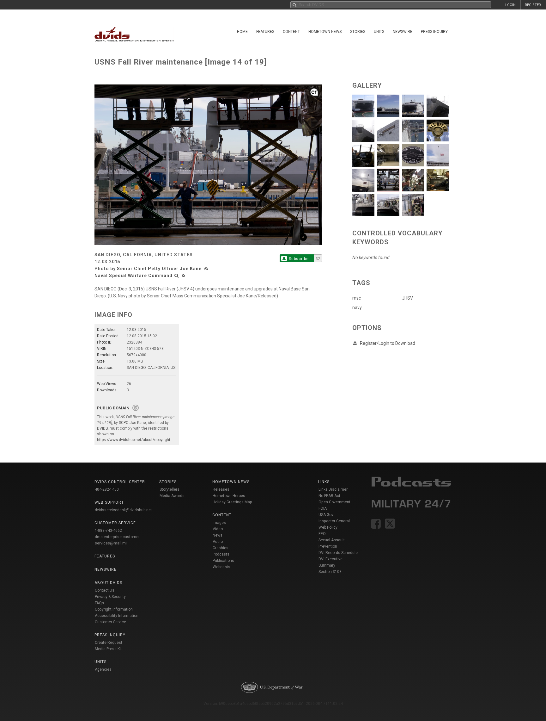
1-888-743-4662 (108, 530)
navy (357, 307)
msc (356, 298)
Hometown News (325, 31)
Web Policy (327, 527)
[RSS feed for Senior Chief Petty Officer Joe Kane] (206, 268)
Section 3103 (330, 571)
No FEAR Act (329, 496)
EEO (322, 533)
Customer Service (110, 622)
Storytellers (169, 489)
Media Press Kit (108, 649)
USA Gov (325, 515)
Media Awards (172, 496)
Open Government (334, 502)
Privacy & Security (110, 596)
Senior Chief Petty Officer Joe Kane (159, 268)
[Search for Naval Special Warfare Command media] (176, 275)
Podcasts (221, 554)
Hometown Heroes (229, 496)
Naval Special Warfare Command (133, 275)
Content (291, 31)
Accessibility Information (116, 615)
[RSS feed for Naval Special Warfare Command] (183, 275)
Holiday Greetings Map (232, 502)
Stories (357, 31)
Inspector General (334, 521)
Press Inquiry (434, 31)
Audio (218, 541)
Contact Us (104, 590)
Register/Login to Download (387, 343)
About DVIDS (108, 583)
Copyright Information (114, 609)
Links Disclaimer (333, 489)
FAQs (99, 603)
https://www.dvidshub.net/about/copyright (133, 440)
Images (219, 522)
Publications (223, 560)
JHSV (407, 298)
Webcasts (221, 567)
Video (218, 529)
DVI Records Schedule (338, 552)
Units (379, 31)
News (217, 535)
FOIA (322, 508)
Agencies (103, 669)
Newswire (402, 31)
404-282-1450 (107, 489)
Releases (221, 489)
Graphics (220, 548)
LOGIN (510, 5)
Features (265, 31)
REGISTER (533, 5)
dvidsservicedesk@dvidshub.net (123, 510)
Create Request (108, 642)
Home (242, 31)
